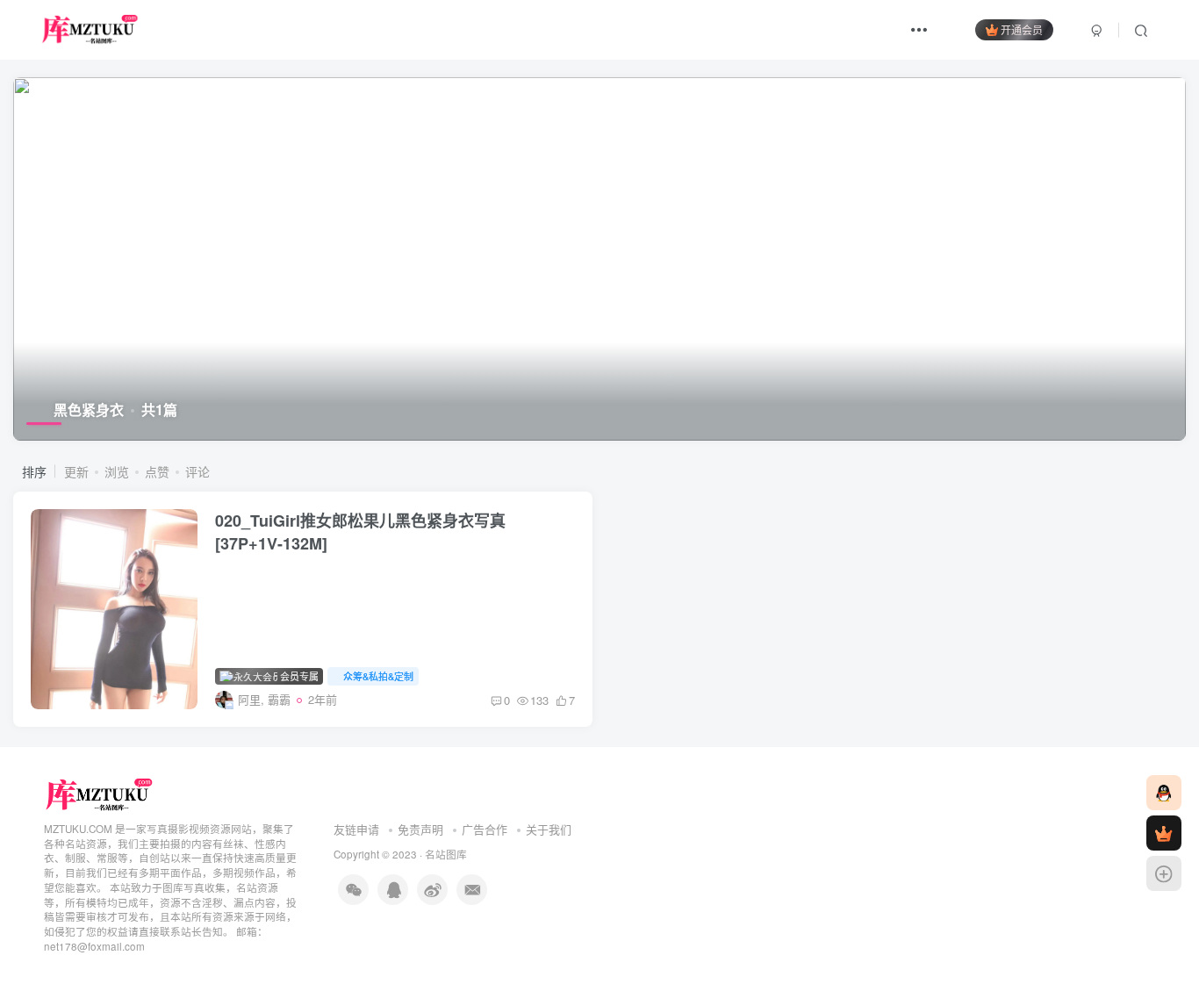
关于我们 (548, 829)
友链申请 (356, 829)
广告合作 (484, 829)
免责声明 (420, 829)
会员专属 (298, 676)
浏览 (116, 471)
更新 (76, 471)
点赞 (157, 471)
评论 (197, 471)
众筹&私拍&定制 (378, 676)
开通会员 (1022, 29)
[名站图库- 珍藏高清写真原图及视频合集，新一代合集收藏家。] (99, 793)
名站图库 (446, 854)
